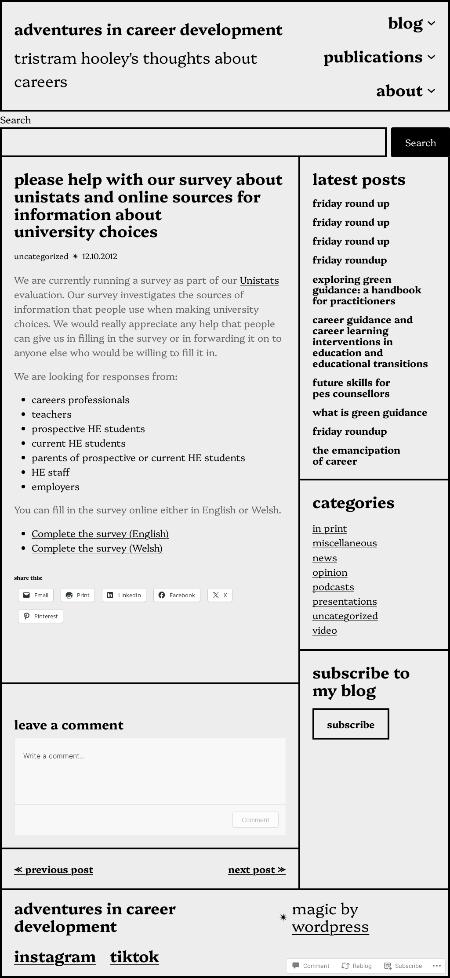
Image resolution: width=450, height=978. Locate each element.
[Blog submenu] (431, 22)
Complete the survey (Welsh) (97, 547)
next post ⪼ (257, 869)
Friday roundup (349, 259)
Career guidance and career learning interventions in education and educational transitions (370, 341)
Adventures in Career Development (148, 28)
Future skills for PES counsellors (351, 388)
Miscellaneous (344, 542)
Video (324, 629)
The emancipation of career (356, 455)
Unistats (259, 279)
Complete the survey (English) (100, 533)
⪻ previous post (53, 869)
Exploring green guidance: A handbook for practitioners (366, 290)
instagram (55, 955)
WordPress (330, 925)
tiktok (134, 955)
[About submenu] (431, 89)
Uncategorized (41, 255)
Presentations (344, 600)
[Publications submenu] (431, 56)
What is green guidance (370, 412)
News (324, 557)
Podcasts (333, 586)
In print (329, 527)
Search (15, 119)
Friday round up (351, 203)
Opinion (330, 571)
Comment (255, 819)
